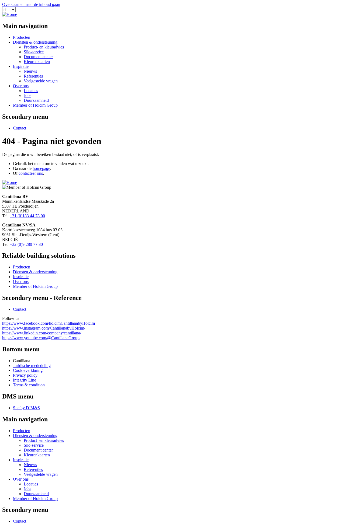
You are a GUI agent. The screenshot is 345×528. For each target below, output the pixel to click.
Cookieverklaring (28, 370)
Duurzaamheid (36, 100)
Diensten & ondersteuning (35, 42)
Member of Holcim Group (35, 105)
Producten (21, 37)
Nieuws (30, 71)
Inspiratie (21, 66)
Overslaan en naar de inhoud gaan (31, 4)
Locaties (31, 90)
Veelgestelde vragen (41, 81)
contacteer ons (31, 173)
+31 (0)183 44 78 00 (27, 216)
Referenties (33, 76)
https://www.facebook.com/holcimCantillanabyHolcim (48, 323)
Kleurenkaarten (37, 61)
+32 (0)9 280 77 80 (26, 244)
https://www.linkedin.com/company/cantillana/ (41, 333)
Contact (19, 128)
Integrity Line (24, 380)
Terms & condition (29, 385)
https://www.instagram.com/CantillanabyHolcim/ (43, 328)
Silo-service (34, 52)
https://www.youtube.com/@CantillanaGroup (41, 337)
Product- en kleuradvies (44, 47)
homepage (41, 168)
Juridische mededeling (32, 365)
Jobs (27, 95)
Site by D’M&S (26, 407)
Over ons (21, 85)
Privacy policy (25, 375)
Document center (38, 56)
